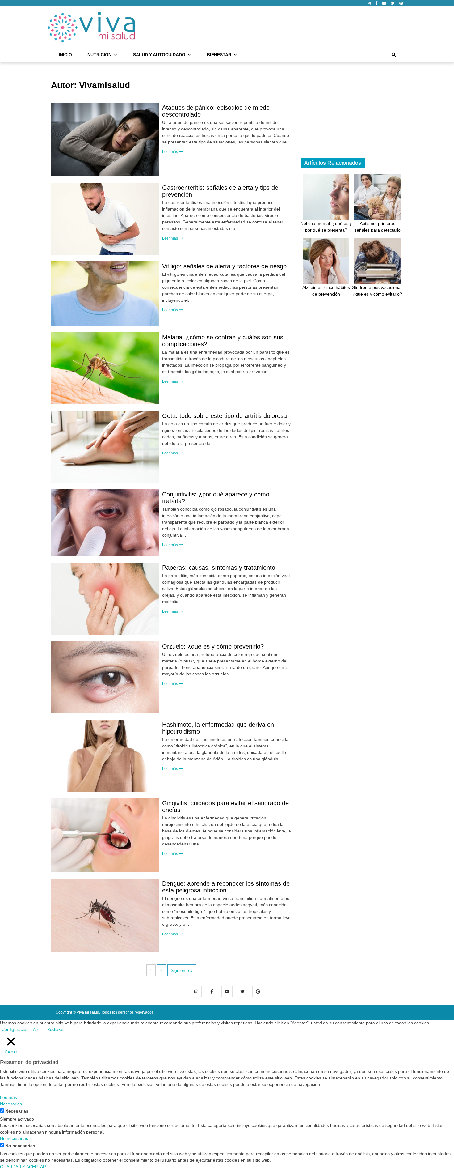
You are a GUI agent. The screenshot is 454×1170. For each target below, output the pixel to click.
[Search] (394, 54)
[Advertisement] (290, 26)
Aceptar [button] (39, 1029)
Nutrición (99, 54)
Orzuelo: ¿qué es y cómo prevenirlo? (213, 646)
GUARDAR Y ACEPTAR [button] (23, 1166)
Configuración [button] (15, 1029)
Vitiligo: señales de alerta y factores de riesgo (224, 266)
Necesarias (16, 1110)
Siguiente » (182, 970)
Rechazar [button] (55, 1029)
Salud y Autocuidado (159, 54)
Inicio (65, 54)
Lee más (8, 1097)
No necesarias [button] (14, 1138)
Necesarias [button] (11, 1103)
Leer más (170, 152)
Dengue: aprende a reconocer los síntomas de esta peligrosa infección (226, 887)
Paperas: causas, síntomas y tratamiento (218, 567)
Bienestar (219, 54)
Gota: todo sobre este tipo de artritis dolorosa (224, 415)
